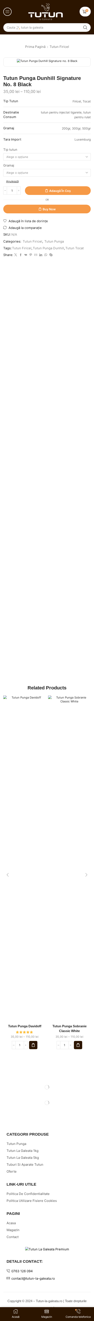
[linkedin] (40, 255)
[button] (7, 12)
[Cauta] (85, 27)
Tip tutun (10, 150)
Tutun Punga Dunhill (48, 248)
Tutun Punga (54, 241)
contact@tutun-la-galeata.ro (33, 1278)
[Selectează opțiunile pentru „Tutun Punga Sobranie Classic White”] (78, 1045)
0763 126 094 (22, 1271)
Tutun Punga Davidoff (24, 1026)
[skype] (50, 255)
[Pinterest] (30, 255)
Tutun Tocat (74, 248)
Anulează (12, 181)
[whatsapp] (45, 255)
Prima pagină (35, 47)
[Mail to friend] (35, 255)
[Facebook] (20, 255)
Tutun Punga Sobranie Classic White (69, 1028)
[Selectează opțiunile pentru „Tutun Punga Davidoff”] (33, 1045)
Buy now (49, 209)
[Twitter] (15, 255)
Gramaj (8, 165)
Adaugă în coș (60, 191)
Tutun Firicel (59, 47)
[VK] (25, 255)
